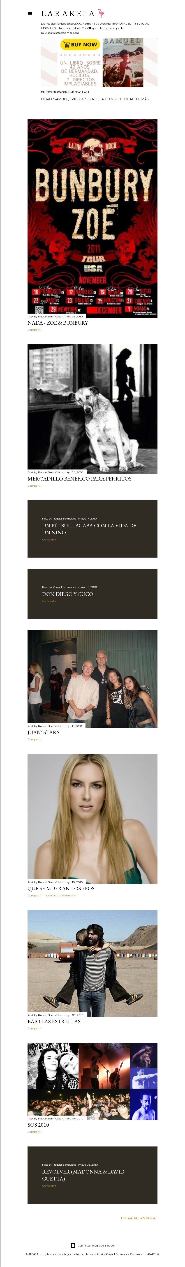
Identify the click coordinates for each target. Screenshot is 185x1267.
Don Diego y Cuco (67, 593)
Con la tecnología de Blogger (96, 1245)
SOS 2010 (38, 1124)
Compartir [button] (35, 329)
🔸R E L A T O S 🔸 (103, 99)
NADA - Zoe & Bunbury (58, 322)
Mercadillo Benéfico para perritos (80, 478)
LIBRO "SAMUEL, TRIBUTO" (63, 99)
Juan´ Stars (43, 732)
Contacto (129, 99)
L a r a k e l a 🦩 (73, 13)
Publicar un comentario (60, 895)
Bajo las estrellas (54, 1021)
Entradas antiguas (139, 1218)
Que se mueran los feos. (62, 888)
